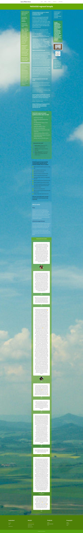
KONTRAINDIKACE (24, 70)
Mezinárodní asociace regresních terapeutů (39, 36)
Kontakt (67, 522)
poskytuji (54, 1)
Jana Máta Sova (26, 2)
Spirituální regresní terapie (31, 524)
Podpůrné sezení (30, 525)
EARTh (48, 36)
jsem (42, 1)
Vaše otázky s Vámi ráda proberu (57, 66)
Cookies (48, 522)
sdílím (45, 1)
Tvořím (9, 524)
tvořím (49, 1)
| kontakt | (60, 1)
